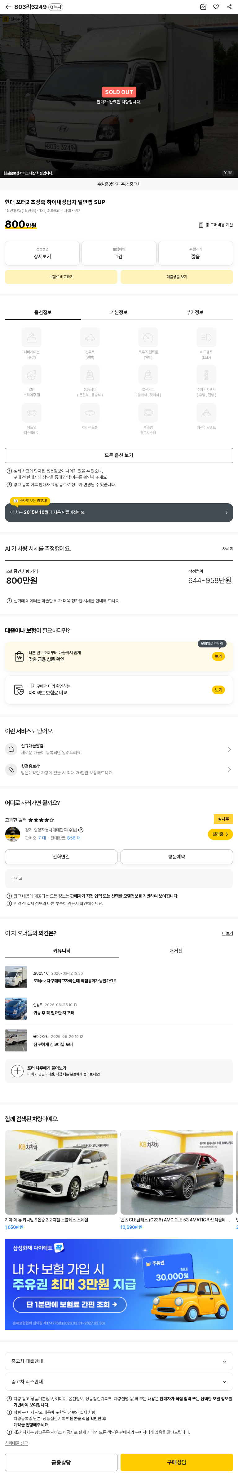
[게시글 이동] (119, 977)
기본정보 (119, 312)
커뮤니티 (62, 951)
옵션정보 (43, 312)
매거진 (176, 951)
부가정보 (195, 312)
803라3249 (37, 7)
